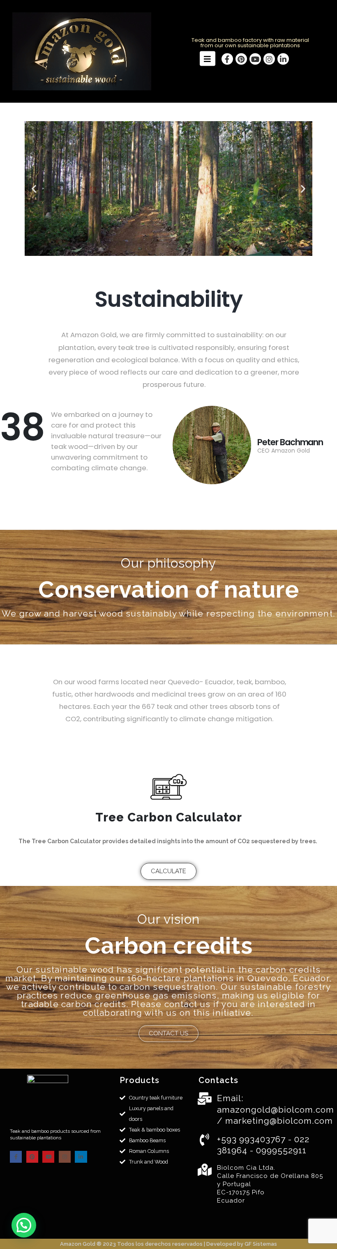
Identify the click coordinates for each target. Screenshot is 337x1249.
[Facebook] (227, 58)
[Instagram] (269, 58)
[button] (34, 189)
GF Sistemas (261, 1244)
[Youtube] (255, 58)
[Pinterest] (241, 58)
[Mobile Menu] (207, 58)
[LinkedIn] (283, 58)
